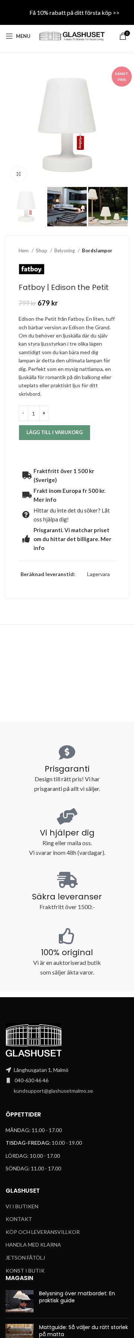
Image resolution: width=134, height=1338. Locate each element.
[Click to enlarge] (18, 174)
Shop (42, 250)
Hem (24, 250)
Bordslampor (97, 250)
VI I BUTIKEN (22, 1206)
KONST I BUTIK (25, 1270)
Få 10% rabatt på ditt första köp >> (74, 12)
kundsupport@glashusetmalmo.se (53, 1090)
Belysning (65, 250)
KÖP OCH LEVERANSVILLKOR (43, 1232)
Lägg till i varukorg (54, 432)
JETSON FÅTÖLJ (25, 1257)
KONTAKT (19, 1219)
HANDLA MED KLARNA (33, 1244)
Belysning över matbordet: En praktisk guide (77, 1297)
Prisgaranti (67, 769)
